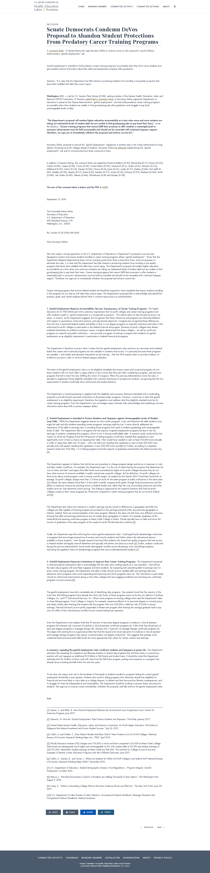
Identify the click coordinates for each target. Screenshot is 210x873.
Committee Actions (148, 6)
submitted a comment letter (100, 99)
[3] (48, 482)
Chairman (72, 857)
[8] (73, 580)
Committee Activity (121, 6)
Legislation (112, 857)
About (166, 6)
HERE (105, 187)
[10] (123, 635)
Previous (148, 827)
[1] (124, 446)
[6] (135, 543)
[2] (48, 452)
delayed (122, 147)
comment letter (56, 50)
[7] (137, 549)
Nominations (131, 857)
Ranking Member (97, 6)
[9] (100, 595)
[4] (51, 494)
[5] (134, 522)
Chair (81, 6)
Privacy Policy (163, 857)
